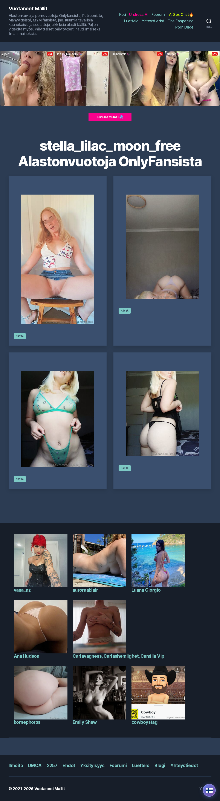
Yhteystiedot (153, 21)
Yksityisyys (92, 765)
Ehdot (69, 765)
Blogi (159, 765)
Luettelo (131, 21)
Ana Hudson (26, 656)
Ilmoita (16, 765)
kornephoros (27, 722)
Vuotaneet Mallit (28, 8)
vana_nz (22, 590)
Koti (122, 14)
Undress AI (138, 14)
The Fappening (181, 21)
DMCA (35, 765)
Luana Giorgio (145, 590)
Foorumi (158, 14)
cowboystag (144, 722)
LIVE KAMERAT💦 (110, 117)
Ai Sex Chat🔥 (181, 14)
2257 (52, 765)
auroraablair (85, 590)
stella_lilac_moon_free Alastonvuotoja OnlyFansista (110, 153)
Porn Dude (184, 27)
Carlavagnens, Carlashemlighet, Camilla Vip (118, 656)
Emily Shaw (85, 722)
